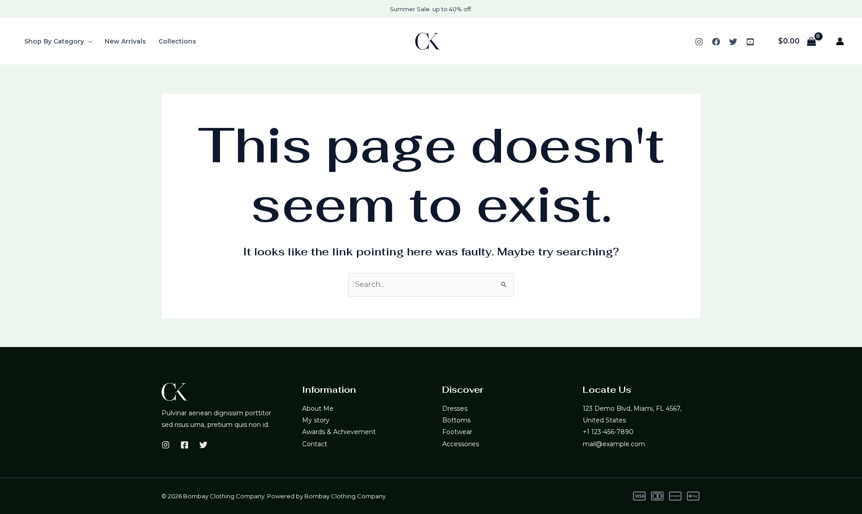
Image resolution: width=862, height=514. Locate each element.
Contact (314, 444)
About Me (318, 408)
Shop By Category (54, 41)
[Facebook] (716, 42)
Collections (177, 41)
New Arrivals (125, 41)
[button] (88, 41)
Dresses (454, 408)
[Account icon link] (840, 41)
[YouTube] (750, 42)
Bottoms (456, 420)
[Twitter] (733, 42)
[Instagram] (699, 42)
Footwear (457, 432)
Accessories (460, 444)
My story (316, 420)
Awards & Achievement (339, 432)
